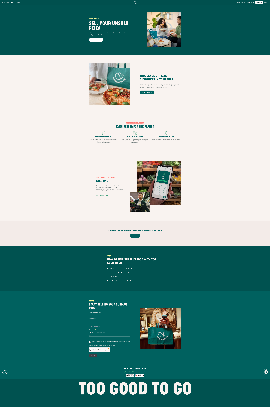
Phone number (92, 329)
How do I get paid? (112, 276)
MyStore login (251, 2)
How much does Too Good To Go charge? (118, 272)
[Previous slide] (97, 195)
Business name (92, 318)
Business (18, 2)
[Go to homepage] (135, 2)
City (90, 335)
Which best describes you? (95, 312)
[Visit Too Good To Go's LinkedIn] (125, 371)
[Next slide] (107, 195)
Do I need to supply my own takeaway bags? (119, 280)
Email (90, 324)
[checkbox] (90, 342)
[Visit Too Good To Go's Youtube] (141, 371)
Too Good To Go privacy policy (108, 345)
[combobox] (109, 315)
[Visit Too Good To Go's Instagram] (129, 371)
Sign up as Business (240, 2)
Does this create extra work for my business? (119, 268)
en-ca (265, 2)
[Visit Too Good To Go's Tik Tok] (137, 371)
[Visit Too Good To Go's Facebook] (133, 371)
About (12, 2)
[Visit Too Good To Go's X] (145, 371)
